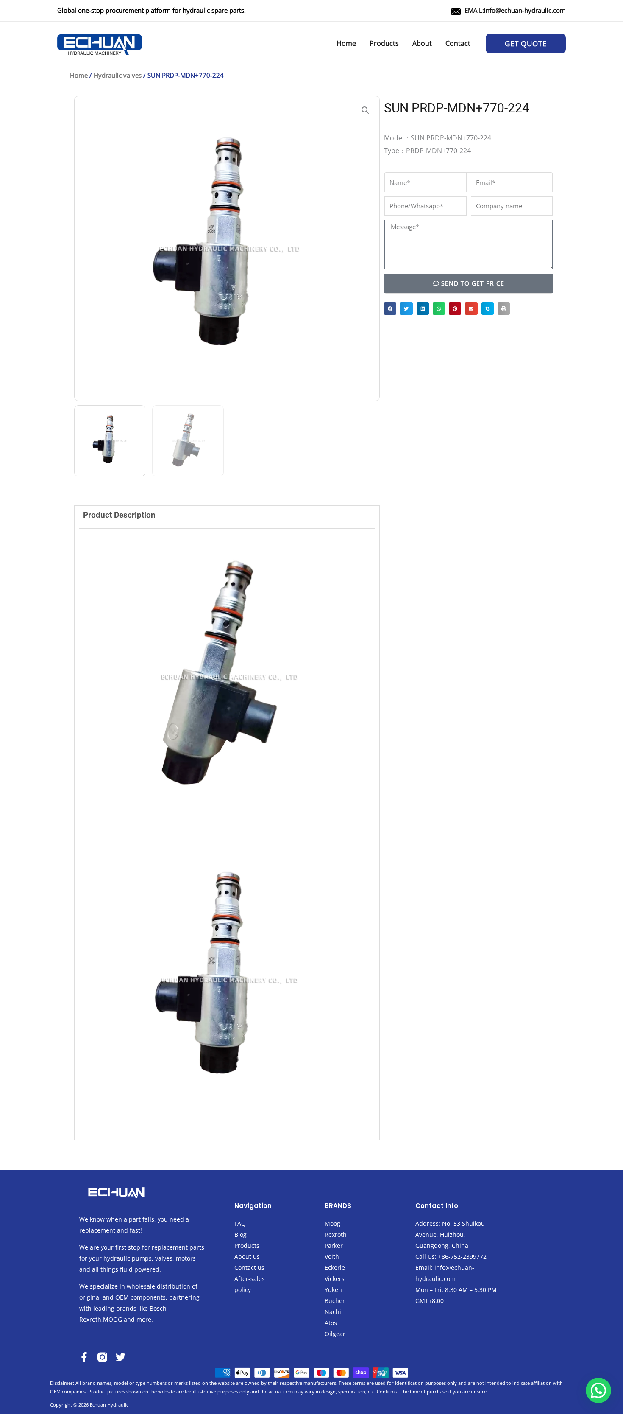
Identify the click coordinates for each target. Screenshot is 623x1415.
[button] (526, 43)
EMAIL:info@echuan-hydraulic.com (515, 10)
